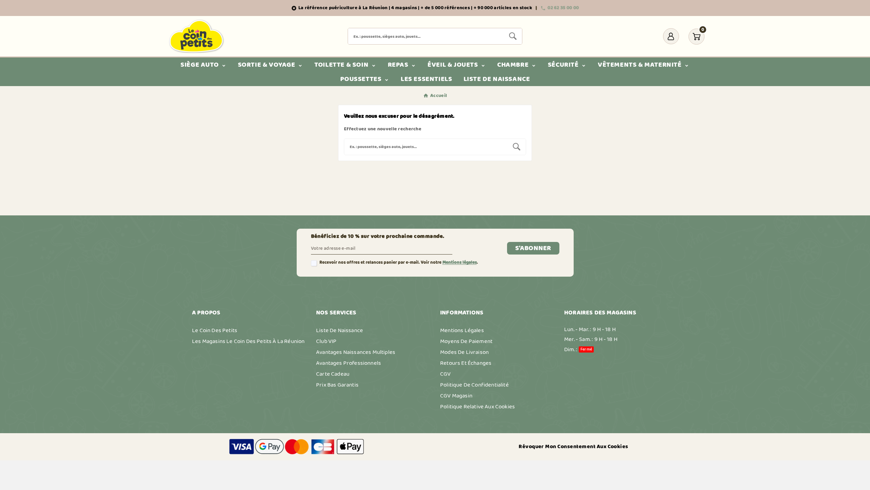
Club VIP (326, 341)
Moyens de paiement (466, 341)
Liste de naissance (339, 330)
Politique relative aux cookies (477, 407)
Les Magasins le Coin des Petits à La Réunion (248, 341)
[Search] (513, 36)
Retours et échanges (465, 363)
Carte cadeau (332, 374)
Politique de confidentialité (474, 385)
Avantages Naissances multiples (355, 352)
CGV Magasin (456, 396)
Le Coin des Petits (214, 330)
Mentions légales (459, 262)
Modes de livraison (464, 352)
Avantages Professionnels (348, 363)
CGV (445, 374)
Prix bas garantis (337, 385)
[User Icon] (671, 36)
